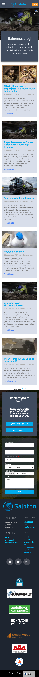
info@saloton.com (30, 527)
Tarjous (8, 464)
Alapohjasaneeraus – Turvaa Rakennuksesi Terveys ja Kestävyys (18, 144)
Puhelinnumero (11, 457)
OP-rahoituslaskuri (29, 546)
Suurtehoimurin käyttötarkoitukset (13, 304)
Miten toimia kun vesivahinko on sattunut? (19, 360)
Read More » (10, 113)
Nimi (7, 449)
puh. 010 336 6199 (28, 523)
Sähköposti (9, 442)
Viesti (7, 477)
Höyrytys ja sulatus (14, 251)
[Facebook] (9, 561)
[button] (3, 4)
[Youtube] (18, 561)
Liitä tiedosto (10, 471)
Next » (25, 389)
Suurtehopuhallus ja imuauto (19, 198)
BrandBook (28, 549)
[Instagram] (26, 561)
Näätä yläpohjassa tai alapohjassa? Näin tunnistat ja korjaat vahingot (19, 88)
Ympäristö (27, 552)
